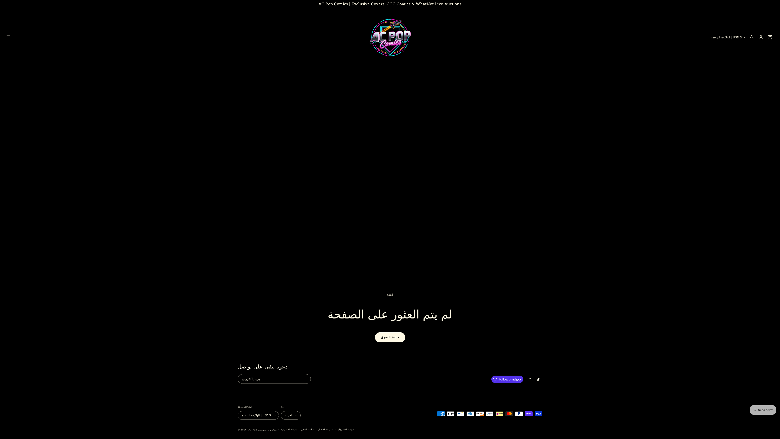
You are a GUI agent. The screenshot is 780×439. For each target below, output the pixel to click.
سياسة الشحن (307, 429)
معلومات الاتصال (326, 429)
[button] (8, 37)
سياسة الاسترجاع (346, 429)
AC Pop (252, 429)
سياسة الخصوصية (289, 429)
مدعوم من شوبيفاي (267, 429)
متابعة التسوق (390, 337)
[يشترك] (306, 379)
